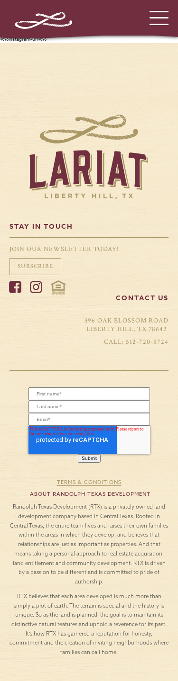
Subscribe (35, 266)
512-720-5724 (147, 342)
